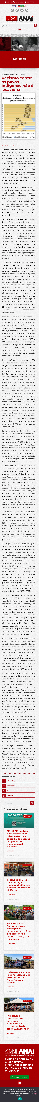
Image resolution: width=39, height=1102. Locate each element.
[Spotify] (26, 10)
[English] (13, 6)
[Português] (21, 6)
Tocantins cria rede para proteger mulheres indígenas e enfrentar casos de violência (18, 885)
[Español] (24, 6)
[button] (19, 29)
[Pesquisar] (35, 25)
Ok (20, 1099)
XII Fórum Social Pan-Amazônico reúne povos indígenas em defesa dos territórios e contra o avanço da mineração (19, 931)
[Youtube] (22, 10)
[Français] (16, 6)
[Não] (35, 1094)
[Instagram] (12, 10)
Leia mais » (11, 851)
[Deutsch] (19, 6)
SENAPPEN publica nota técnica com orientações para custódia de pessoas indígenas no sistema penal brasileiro (18, 839)
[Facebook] (17, 10)
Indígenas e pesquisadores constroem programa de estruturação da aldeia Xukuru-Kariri (18, 1022)
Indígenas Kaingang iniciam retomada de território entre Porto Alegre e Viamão (18, 977)
